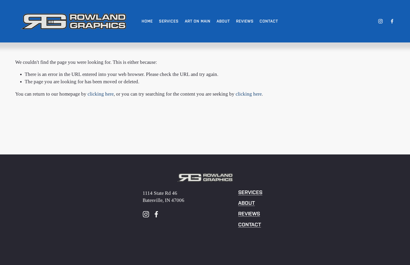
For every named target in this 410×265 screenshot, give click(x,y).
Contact (249, 225)
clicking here (101, 94)
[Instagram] (380, 21)
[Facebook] (392, 21)
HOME (147, 21)
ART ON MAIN (198, 21)
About (246, 203)
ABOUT (223, 21)
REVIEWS (245, 21)
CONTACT (269, 21)
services (250, 192)
